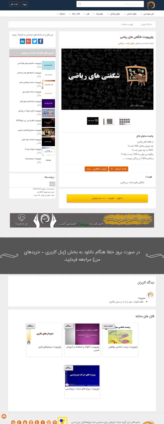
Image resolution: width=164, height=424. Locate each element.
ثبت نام (14, 4)
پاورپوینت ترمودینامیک (33, 158)
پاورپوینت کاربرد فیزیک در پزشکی (29, 110)
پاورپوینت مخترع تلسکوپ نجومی (29, 130)
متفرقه (62, 13)
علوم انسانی (131, 13)
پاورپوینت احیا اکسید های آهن (30, 101)
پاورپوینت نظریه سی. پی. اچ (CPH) (28, 120)
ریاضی (121, 43)
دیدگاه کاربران (146, 24)
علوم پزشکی (114, 13)
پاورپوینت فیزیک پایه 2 (33, 149)
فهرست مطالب (127, 24)
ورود (24, 4)
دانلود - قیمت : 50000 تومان (107, 198)
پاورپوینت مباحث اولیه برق (32, 91)
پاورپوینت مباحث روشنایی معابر (30, 82)
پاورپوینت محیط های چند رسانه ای (29, 72)
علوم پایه (99, 13)
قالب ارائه (75, 13)
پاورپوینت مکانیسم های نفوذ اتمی (29, 63)
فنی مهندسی (148, 13)
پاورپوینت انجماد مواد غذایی (31, 139)
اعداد (52, 184)
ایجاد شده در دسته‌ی (143, 43)
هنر (87, 13)
